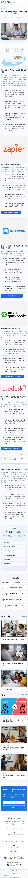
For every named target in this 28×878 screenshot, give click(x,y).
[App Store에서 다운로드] (8, 858)
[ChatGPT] (8, 865)
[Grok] (20, 865)
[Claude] (11, 865)
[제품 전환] (14, 2)
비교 (7, 841)
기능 (5, 8)
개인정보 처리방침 (14, 870)
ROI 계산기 (16, 834)
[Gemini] (17, 865)
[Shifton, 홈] (14, 818)
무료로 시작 (14, 802)
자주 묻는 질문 (12, 841)
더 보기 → (24, 694)
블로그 (3, 841)
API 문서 (24, 841)
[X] (10, 828)
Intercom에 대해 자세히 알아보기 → (12, 296)
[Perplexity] (14, 865)
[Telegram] (23, 828)
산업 (9, 834)
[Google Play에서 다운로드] (19, 858)
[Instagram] (7, 828)
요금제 (12, 834)
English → (7, 875)
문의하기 (13, 847)
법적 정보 (18, 847)
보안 (20, 841)
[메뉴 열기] (25, 2)
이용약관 (14, 871)
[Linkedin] (14, 828)
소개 (9, 847)
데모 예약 (14, 807)
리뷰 (17, 841)
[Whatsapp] (17, 828)
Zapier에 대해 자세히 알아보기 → (11, 212)
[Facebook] (4, 828)
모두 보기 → (23, 616)
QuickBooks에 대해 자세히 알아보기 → (13, 376)
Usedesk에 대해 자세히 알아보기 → (12, 448)
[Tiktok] (20, 828)
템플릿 (21, 834)
